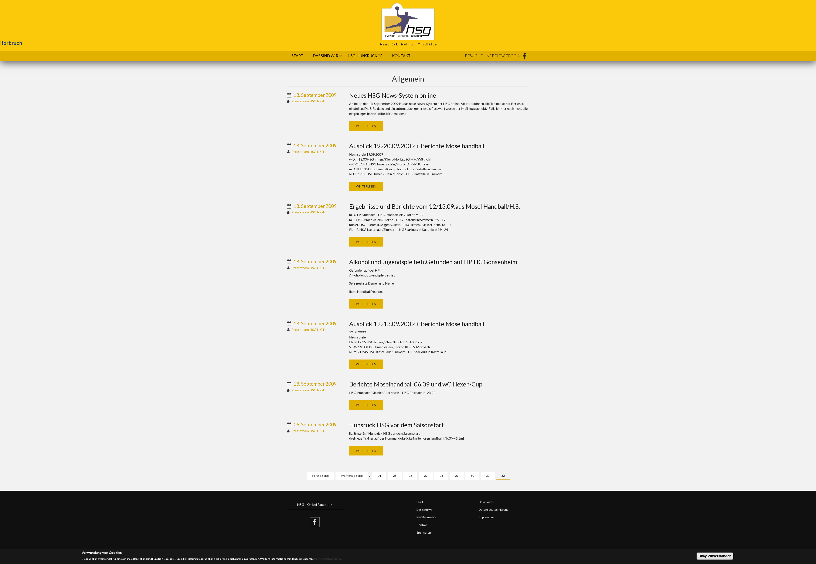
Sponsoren (423, 532)
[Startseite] (408, 21)
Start (297, 55)
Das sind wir (325, 55)
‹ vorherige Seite (352, 475)
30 (472, 475)
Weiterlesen (366, 126)
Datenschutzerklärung (494, 509)
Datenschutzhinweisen (326, 558)
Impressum (486, 517)
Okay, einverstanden (714, 556)
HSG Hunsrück (426, 517)
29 (457, 475)
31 (488, 475)
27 (426, 475)
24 (379, 475)
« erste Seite (320, 475)
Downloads (486, 502)
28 (441, 475)
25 (395, 475)
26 (410, 475)
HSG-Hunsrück (363, 55)
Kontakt (401, 55)
